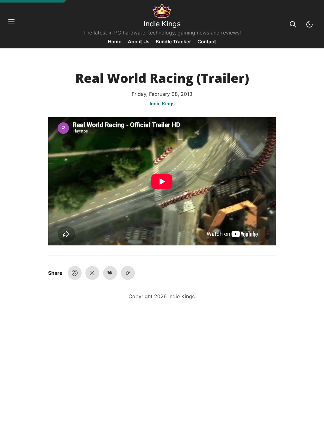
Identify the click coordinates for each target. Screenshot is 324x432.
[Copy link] (128, 273)
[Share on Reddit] (110, 273)
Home (115, 42)
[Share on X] (92, 273)
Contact (206, 42)
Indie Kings (162, 23)
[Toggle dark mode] (309, 24)
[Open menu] (15, 24)
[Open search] (293, 24)
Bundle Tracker (173, 42)
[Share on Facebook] (75, 273)
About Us (138, 42)
